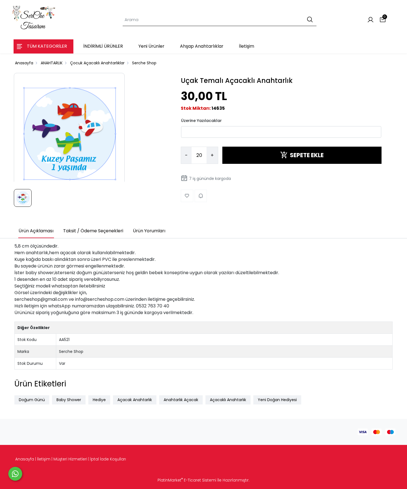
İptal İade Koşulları (108, 459)
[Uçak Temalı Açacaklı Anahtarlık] (69, 132)
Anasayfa (24, 459)
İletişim (43, 459)
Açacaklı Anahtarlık (228, 400)
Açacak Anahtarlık (134, 400)
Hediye (99, 400)
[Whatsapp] (15, 474)
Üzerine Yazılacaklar (201, 120)
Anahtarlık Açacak (181, 400)
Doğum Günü (32, 400)
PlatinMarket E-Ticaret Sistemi (187, 480)
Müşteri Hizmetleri (70, 459)
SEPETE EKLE (307, 155)
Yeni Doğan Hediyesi (277, 400)
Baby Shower (68, 400)
